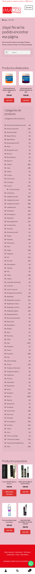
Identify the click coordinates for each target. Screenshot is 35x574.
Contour (9, 175)
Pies (8, 357)
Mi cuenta (6, 571)
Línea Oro (10, 286)
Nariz (8, 332)
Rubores (9, 400)
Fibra (8, 246)
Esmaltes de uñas (12, 232)
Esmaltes (10, 229)
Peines (9, 350)
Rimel (9, 389)
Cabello (9, 164)
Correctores (11, 179)
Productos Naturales (13, 368)
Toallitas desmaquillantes (15, 443)
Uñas (8, 446)
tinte (8, 432)
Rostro (9, 396)
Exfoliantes (10, 243)
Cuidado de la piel (12, 196)
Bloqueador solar (12, 150)
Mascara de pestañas (13, 318)
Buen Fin (9, 161)
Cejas (8, 168)
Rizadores (10, 393)
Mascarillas (10, 321)
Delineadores (11, 214)
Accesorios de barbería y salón (16, 125)
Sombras (10, 425)
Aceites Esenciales (13, 129)
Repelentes (10, 386)
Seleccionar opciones (9, 493)
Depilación (10, 218)
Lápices (9, 279)
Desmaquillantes (12, 221)
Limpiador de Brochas (14, 282)
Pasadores (10, 346)
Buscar (17, 571)
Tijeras (9, 429)
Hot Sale (9, 261)
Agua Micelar (11, 139)
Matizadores (11, 325)
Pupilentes (10, 375)
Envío (17, 554)
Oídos (9, 339)
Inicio (5, 20)
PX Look (9, 379)
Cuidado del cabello (13, 204)
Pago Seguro (24, 554)
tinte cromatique (12, 436)
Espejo (9, 236)
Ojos (8, 343)
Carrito (27, 569)
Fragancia (10, 254)
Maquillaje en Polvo (13, 307)
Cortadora (10, 182)
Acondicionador (12, 132)
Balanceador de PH (13, 143)
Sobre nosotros (9, 552)
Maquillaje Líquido (12, 311)
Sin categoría (11, 421)
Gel (8, 257)
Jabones (9, 268)
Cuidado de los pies (13, 200)
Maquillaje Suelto (12, 314)
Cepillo (9, 171)
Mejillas (9, 329)
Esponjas (10, 239)
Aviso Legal (18, 552)
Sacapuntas (10, 404)
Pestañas (10, 354)
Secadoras (10, 407)
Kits (8, 271)
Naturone (10, 336)
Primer (9, 364)
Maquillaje (10, 296)
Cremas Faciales (14, 189)
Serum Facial (11, 411)
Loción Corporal (12, 289)
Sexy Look (10, 414)
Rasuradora (10, 382)
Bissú (8, 146)
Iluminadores (11, 264)
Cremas (9, 186)
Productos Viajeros (13, 371)
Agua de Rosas (11, 136)
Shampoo (10, 418)
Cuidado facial (11, 207)
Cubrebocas (10, 193)
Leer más (9, 100)
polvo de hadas (11, 361)
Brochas (9, 154)
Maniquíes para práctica (14, 293)
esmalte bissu (11, 225)
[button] (31, 563)
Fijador (9, 250)
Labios (9, 275)
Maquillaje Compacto (13, 300)
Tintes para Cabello (13, 439)
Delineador (10, 211)
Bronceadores (11, 157)
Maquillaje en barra (13, 304)
